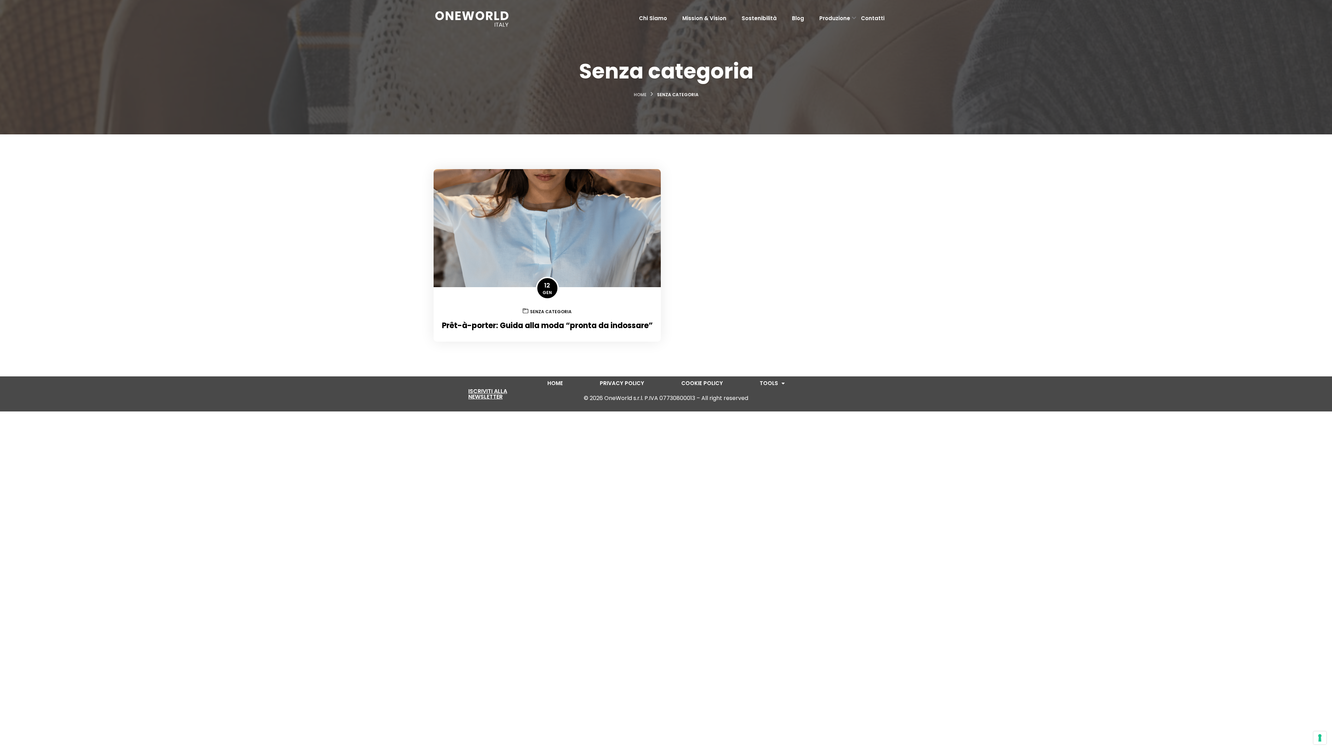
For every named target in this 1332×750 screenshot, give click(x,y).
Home (640, 95)
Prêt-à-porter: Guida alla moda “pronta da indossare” (547, 325)
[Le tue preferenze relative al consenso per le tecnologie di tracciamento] (1319, 737)
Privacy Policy (622, 383)
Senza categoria (551, 312)
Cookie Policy (702, 383)
